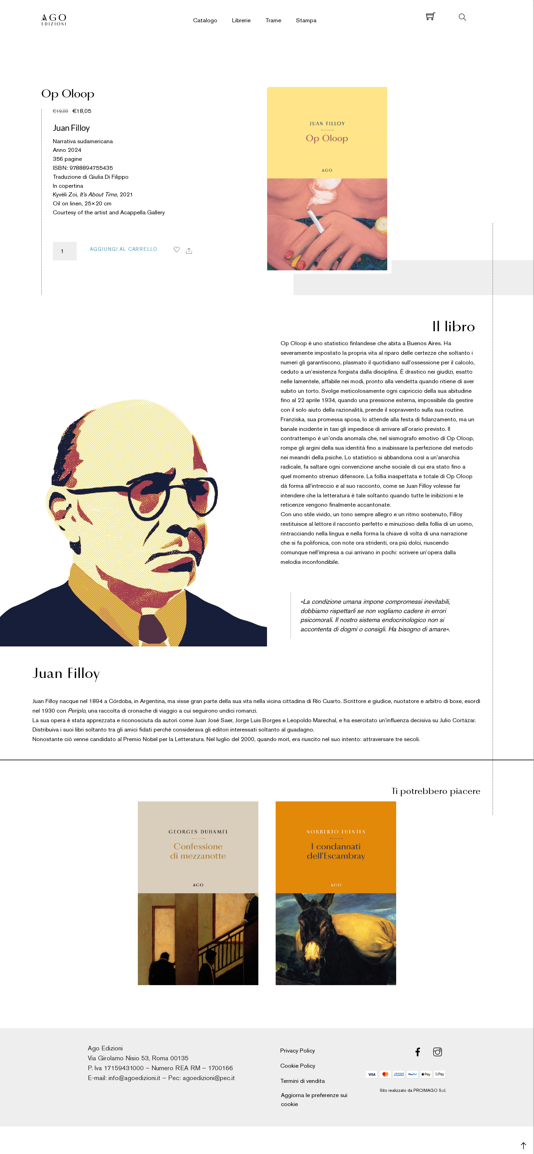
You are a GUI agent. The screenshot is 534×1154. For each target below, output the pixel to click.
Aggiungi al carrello (124, 249)
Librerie (241, 20)
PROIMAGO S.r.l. (429, 1090)
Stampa (306, 20)
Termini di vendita (302, 1081)
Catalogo (205, 20)
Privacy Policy (297, 1050)
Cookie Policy (297, 1066)
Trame (273, 20)
